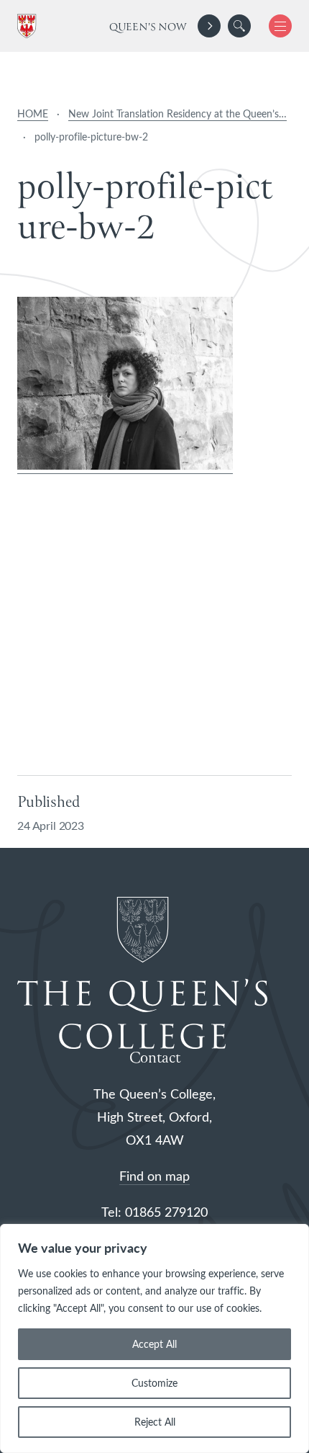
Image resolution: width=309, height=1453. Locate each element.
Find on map (154, 1175)
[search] (239, 26)
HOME (32, 113)
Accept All (154, 1344)
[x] (275, 26)
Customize (154, 1383)
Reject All (154, 1422)
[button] (239, 25)
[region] (154, 1338)
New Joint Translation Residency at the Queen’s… (177, 113)
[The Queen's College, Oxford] (29, 26)
